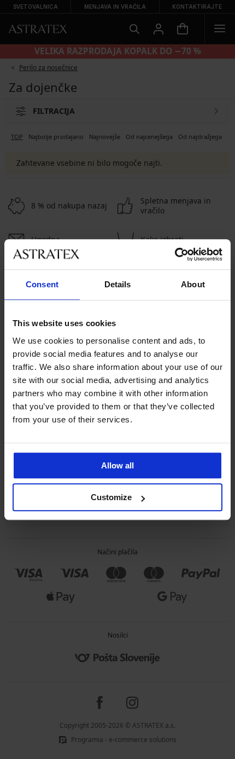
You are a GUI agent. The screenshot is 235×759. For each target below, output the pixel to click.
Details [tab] (117, 284)
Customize (111, 497)
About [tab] (193, 284)
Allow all (117, 465)
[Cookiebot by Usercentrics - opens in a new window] (174, 254)
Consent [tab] (42, 284)
